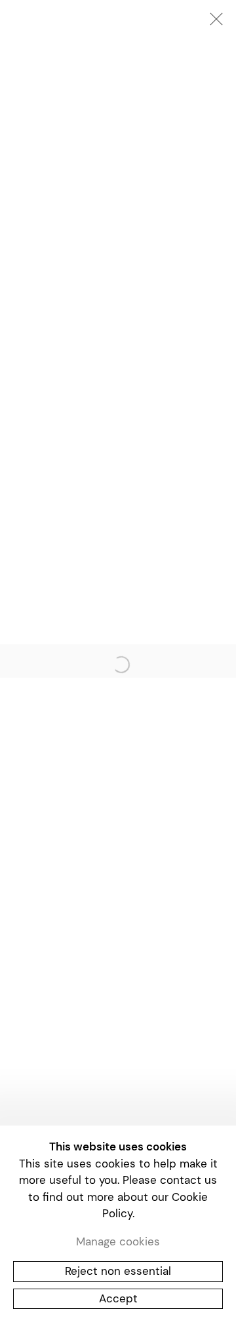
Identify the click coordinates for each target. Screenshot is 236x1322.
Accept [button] (118, 1298)
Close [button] (213, 23)
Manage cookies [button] (118, 1241)
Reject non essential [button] (118, 1271)
